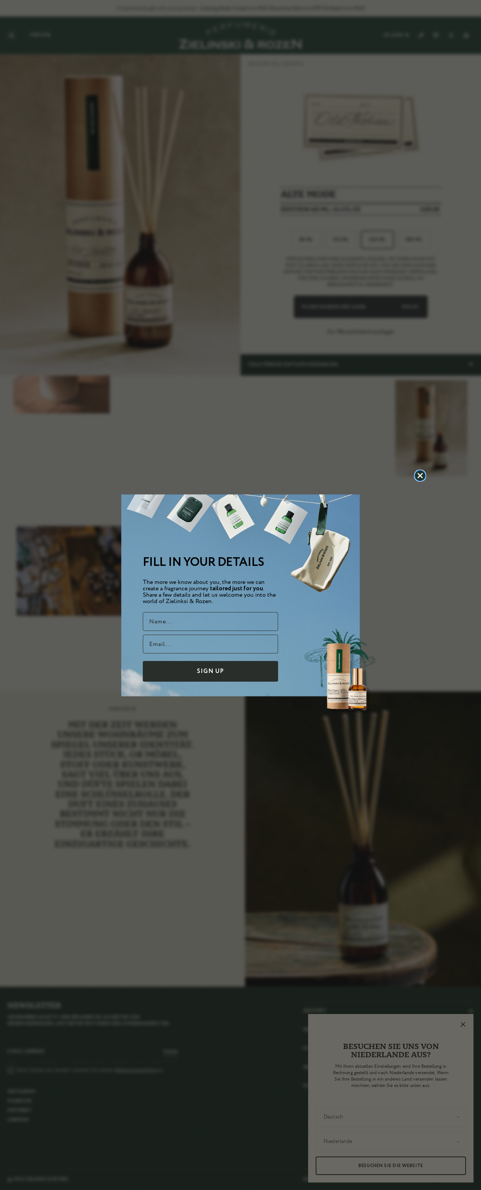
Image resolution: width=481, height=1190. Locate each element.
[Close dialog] (420, 475)
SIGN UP (210, 671)
